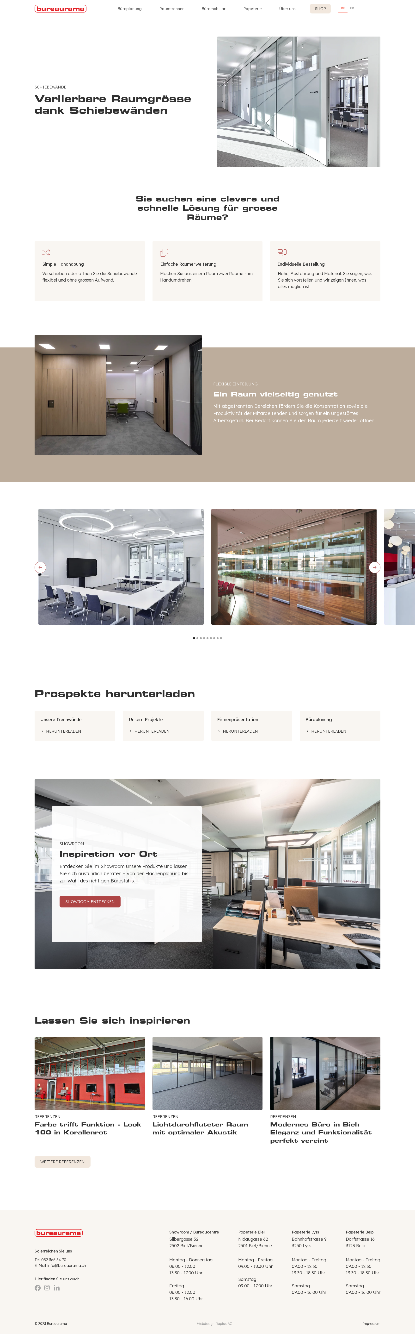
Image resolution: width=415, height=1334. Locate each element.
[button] (171, 8)
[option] (352, 8)
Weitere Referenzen (62, 1161)
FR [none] (352, 8)
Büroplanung (129, 8)
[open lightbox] (121, 567)
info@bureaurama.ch (67, 1265)
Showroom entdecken (90, 901)
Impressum (371, 1323)
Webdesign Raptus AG (214, 1323)
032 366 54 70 (53, 1259)
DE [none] (343, 8)
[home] (60, 9)
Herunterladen (63, 731)
